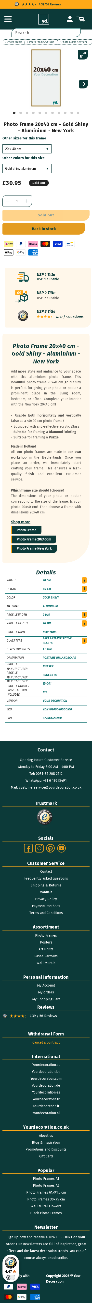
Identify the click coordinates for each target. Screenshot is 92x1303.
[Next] (83, 84)
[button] (7, 19)
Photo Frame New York (34, 548)
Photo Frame (27, 530)
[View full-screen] (83, 55)
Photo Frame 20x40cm (34, 539)
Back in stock (44, 228)
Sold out (46, 215)
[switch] (10, 1277)
